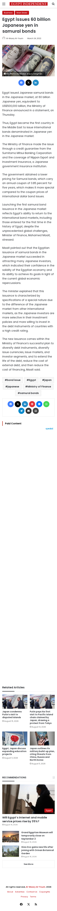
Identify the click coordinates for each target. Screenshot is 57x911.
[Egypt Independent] (29, 4)
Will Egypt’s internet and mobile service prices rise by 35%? (24, 819)
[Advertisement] (28, 558)
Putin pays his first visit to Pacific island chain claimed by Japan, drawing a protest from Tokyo (41, 717)
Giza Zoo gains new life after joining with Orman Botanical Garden (37, 850)
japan (48, 380)
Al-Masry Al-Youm (14, 38)
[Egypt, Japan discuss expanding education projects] (14, 739)
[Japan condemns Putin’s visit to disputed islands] (14, 702)
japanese (13, 386)
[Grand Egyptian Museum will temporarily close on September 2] (10, 836)
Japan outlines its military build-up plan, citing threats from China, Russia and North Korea (42, 754)
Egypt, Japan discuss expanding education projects (14, 751)
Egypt (32, 380)
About (10, 891)
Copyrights (44, 891)
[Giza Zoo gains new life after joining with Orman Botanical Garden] (10, 851)
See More (28, 864)
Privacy (24, 896)
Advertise (19, 891)
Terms (33, 896)
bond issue (14, 380)
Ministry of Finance (39, 386)
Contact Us (31, 891)
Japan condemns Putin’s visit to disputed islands (12, 714)
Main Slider (22, 12)
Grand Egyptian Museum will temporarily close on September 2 (37, 835)
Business (8, 12)
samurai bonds (29, 393)
